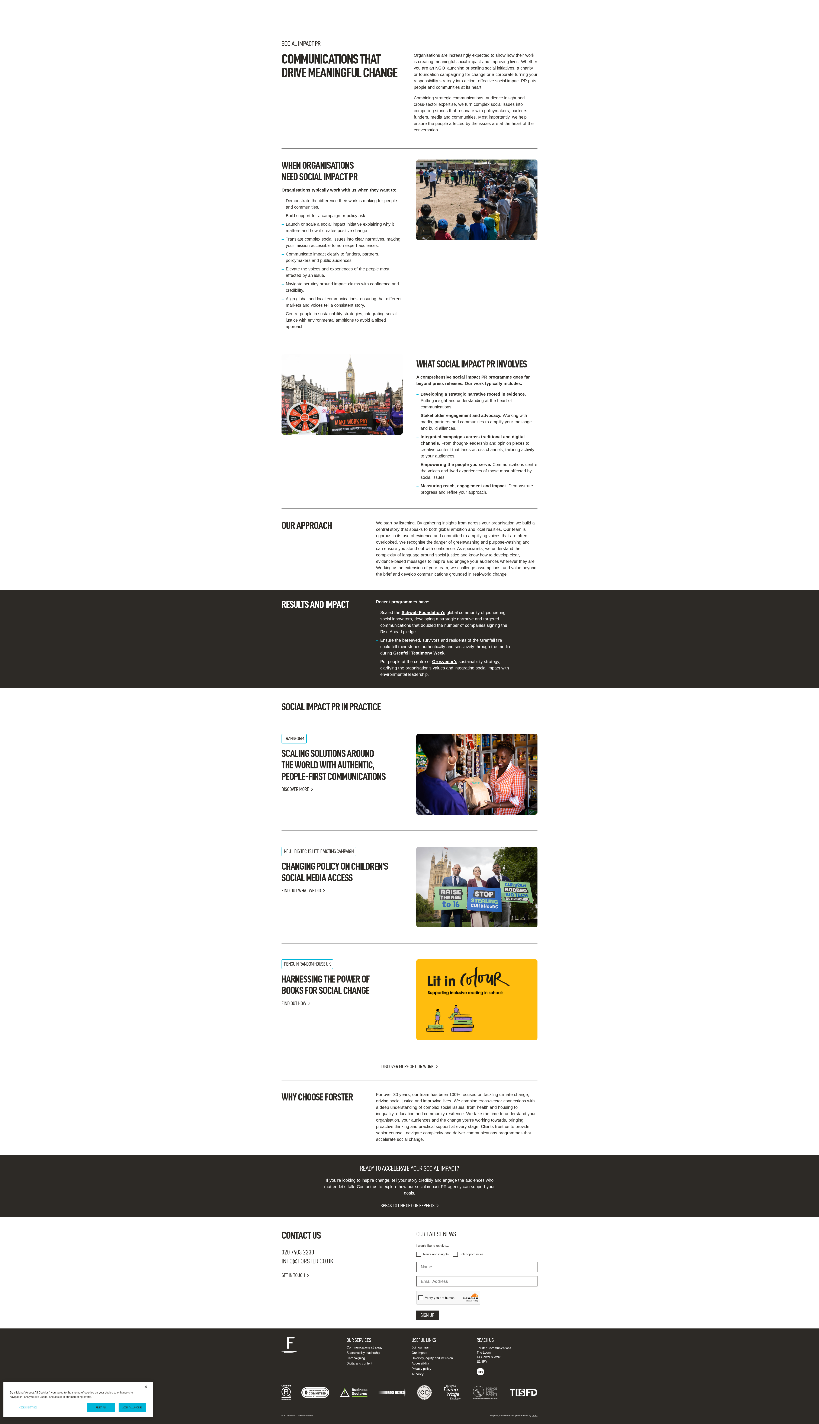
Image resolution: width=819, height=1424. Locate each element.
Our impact (419, 1352)
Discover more (295, 789)
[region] (78, 1399)
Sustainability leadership (363, 1352)
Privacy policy (421, 1368)
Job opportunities (472, 1254)
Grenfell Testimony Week (418, 653)
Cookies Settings (28, 1407)
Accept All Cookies (132, 1407)
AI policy (418, 1374)
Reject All (101, 1407)
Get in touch (293, 1275)
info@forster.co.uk (307, 1261)
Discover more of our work (407, 1066)
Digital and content (359, 1363)
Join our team (421, 1347)
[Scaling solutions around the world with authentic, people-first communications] (476, 774)
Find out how (294, 1003)
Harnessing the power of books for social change (325, 984)
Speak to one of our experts (407, 1205)
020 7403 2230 (298, 1252)
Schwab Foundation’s (423, 612)
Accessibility (420, 1363)
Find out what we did (301, 890)
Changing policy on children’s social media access (335, 872)
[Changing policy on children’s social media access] (476, 887)
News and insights (436, 1254)
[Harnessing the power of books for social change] (476, 999)
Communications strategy (364, 1347)
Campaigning (356, 1358)
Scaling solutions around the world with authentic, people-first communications (334, 765)
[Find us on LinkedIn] (480, 1374)
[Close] (146, 1386)
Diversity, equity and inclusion (432, 1358)
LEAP (534, 1415)
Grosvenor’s (444, 661)
